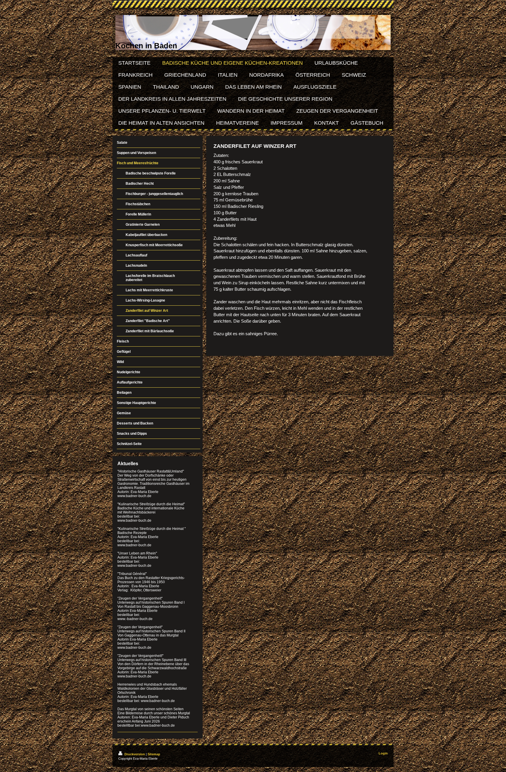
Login (383, 753)
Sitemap (154, 754)
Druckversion (135, 754)
